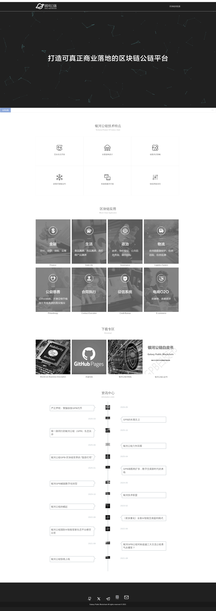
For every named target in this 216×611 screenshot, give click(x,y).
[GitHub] (89, 597)
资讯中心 (108, 393)
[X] (99, 597)
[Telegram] (108, 597)
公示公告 (5, 110)
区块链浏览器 (175, 6)
